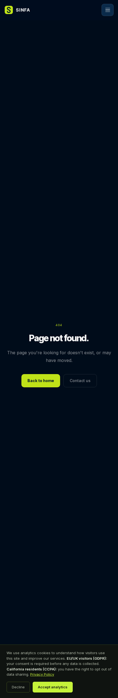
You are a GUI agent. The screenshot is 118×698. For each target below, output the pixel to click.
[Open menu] (108, 10)
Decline (18, 687)
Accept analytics (53, 687)
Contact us (80, 380)
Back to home (40, 380)
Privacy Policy (42, 674)
